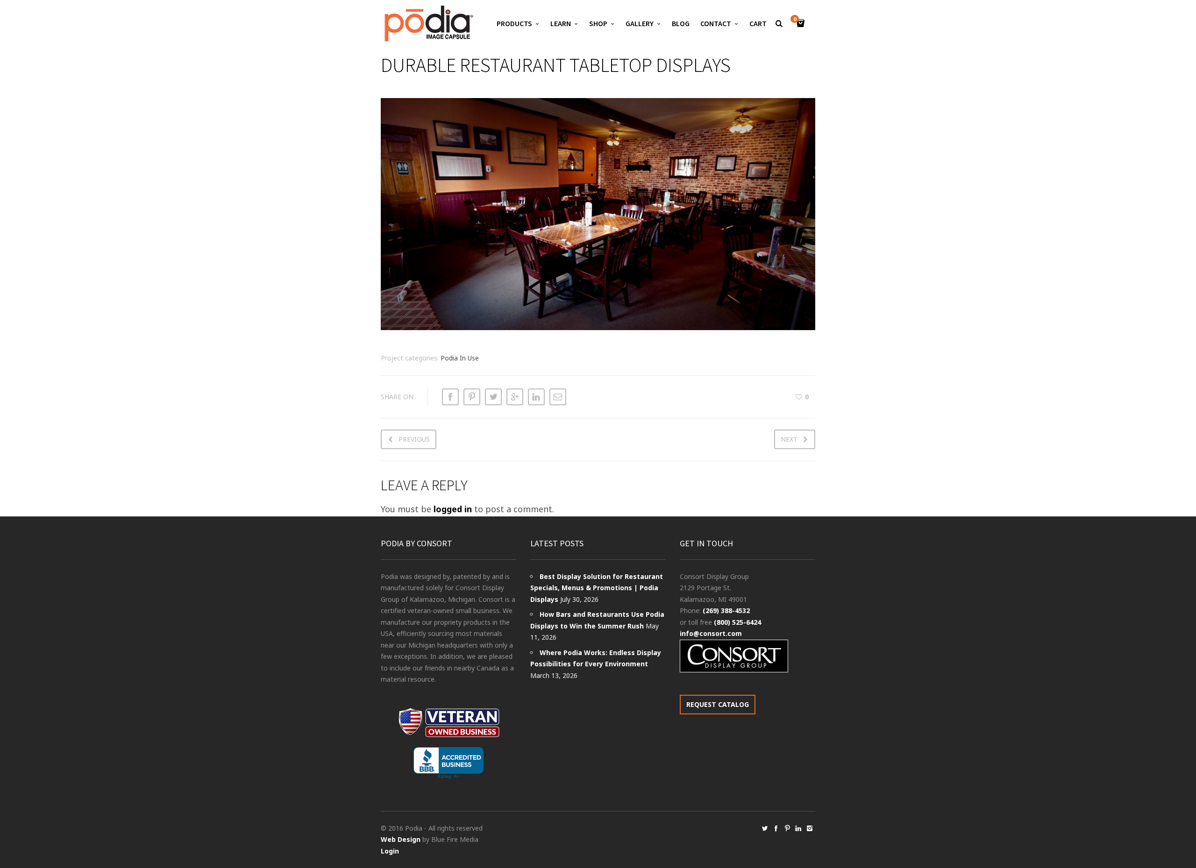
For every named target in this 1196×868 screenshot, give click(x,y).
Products (514, 23)
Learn (560, 23)
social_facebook (776, 828)
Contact (715, 23)
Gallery (640, 23)
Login (390, 851)
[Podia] (427, 23)
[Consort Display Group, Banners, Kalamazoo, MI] (448, 763)
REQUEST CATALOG (717, 704)
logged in (453, 509)
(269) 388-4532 (726, 610)
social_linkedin (798, 828)
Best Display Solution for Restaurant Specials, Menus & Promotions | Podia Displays (596, 588)
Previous (414, 439)
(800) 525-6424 (737, 622)
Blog (681, 23)
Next (789, 439)
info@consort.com (711, 633)
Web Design (400, 839)
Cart (758, 23)
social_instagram (809, 828)
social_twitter (764, 828)
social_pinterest (787, 828)
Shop (598, 23)
